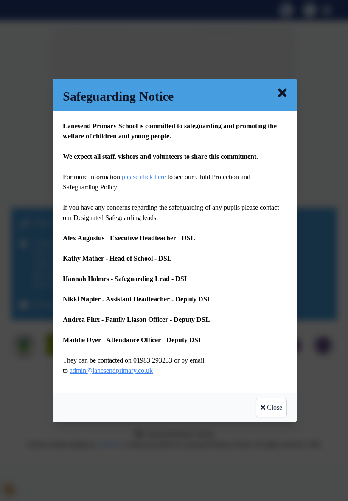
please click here (144, 176)
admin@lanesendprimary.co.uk (111, 370)
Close (273, 407)
